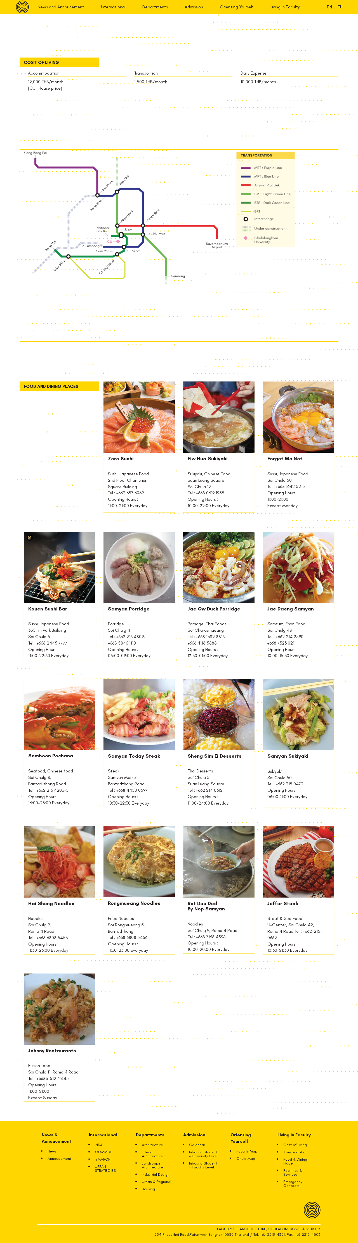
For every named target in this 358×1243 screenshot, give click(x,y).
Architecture (152, 1144)
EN (329, 6)
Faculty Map (246, 1151)
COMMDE (103, 1152)
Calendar (197, 1144)
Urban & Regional (156, 1181)
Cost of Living (295, 1144)
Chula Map (245, 1158)
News (52, 1151)
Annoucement (59, 1158)
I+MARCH (102, 1159)
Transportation (295, 1152)
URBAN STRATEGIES (105, 1168)
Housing (148, 1189)
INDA (99, 1144)
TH (340, 6)
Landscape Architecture (152, 1165)
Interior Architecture (152, 1154)
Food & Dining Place (295, 1161)
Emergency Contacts (292, 1183)
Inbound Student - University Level (203, 1154)
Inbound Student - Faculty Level (203, 1165)
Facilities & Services (292, 1172)
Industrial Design (155, 1174)
